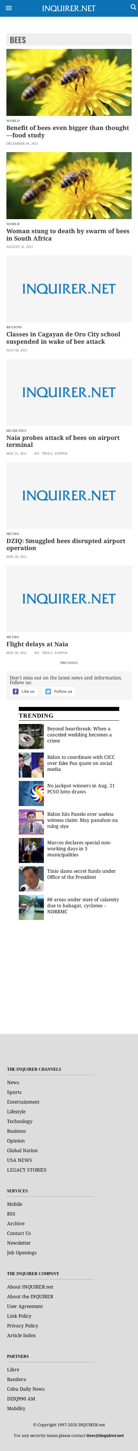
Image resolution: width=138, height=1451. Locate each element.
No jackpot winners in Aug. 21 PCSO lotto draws (81, 788)
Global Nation (22, 1150)
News (13, 1082)
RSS (11, 1213)
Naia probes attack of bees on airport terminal (63, 441)
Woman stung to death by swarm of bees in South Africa (68, 234)
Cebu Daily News (26, 1389)
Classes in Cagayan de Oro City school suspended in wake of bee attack (63, 337)
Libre (13, 1369)
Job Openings (22, 1252)
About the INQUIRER (30, 1296)
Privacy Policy (22, 1325)
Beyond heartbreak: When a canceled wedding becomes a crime (79, 734)
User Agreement (25, 1306)
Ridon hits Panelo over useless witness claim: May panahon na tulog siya (82, 820)
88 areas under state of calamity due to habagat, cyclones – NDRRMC (83, 905)
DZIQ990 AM (21, 1398)
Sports (14, 1092)
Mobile (14, 1204)
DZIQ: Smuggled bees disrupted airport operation (65, 544)
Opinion (16, 1140)
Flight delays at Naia (37, 644)
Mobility (16, 1408)
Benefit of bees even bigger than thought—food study (67, 131)
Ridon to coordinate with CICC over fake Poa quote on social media (81, 763)
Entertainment (23, 1102)
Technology (19, 1121)
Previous (69, 663)
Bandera (16, 1379)
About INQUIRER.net (30, 1286)
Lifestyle (16, 1111)
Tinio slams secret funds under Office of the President (81, 874)
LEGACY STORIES (27, 1170)
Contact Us (19, 1233)
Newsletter (19, 1243)
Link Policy (19, 1316)
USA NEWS (19, 1160)
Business (16, 1131)
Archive (15, 1223)
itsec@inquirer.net (105, 1435)
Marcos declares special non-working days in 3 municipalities (79, 848)
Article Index (21, 1335)
